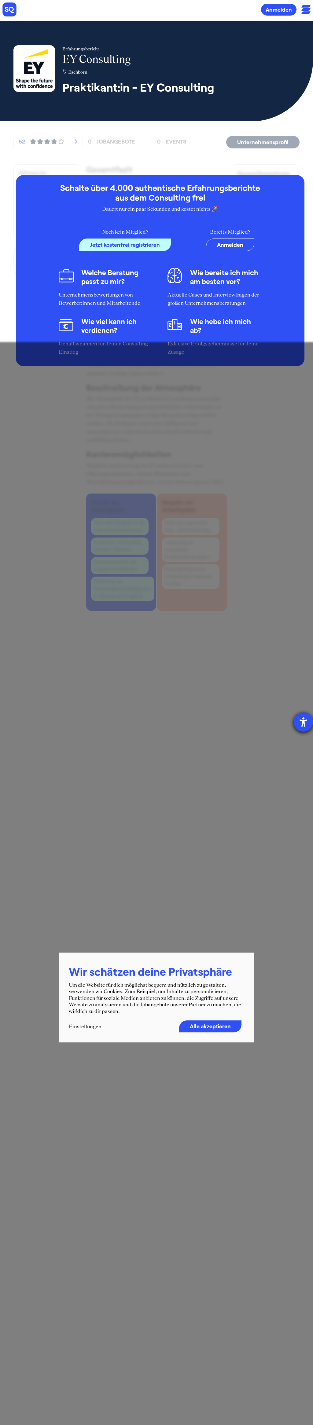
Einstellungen (85, 1026)
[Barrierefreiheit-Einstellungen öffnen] (303, 722)
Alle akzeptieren (210, 1026)
